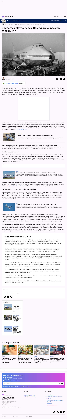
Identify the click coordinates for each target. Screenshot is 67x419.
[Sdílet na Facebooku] (61, 79)
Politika (52, 356)
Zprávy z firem (14, 24)
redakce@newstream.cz (29, 395)
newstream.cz (5, 24)
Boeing (17, 292)
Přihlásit (61, 383)
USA (6, 292)
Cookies (49, 398)
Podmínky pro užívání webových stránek (55, 401)
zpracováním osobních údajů (24, 386)
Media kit (49, 403)
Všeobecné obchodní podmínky (54, 396)
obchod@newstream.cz (29, 396)
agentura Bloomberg (21, 129)
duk (7, 78)
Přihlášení (56, 16)
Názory (3, 356)
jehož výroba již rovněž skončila (14, 186)
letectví (11, 292)
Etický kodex (50, 394)
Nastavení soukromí (52, 404)
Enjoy (17, 171)
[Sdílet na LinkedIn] (64, 79)
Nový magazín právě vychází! (15, 20)
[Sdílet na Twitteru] (57, 79)
